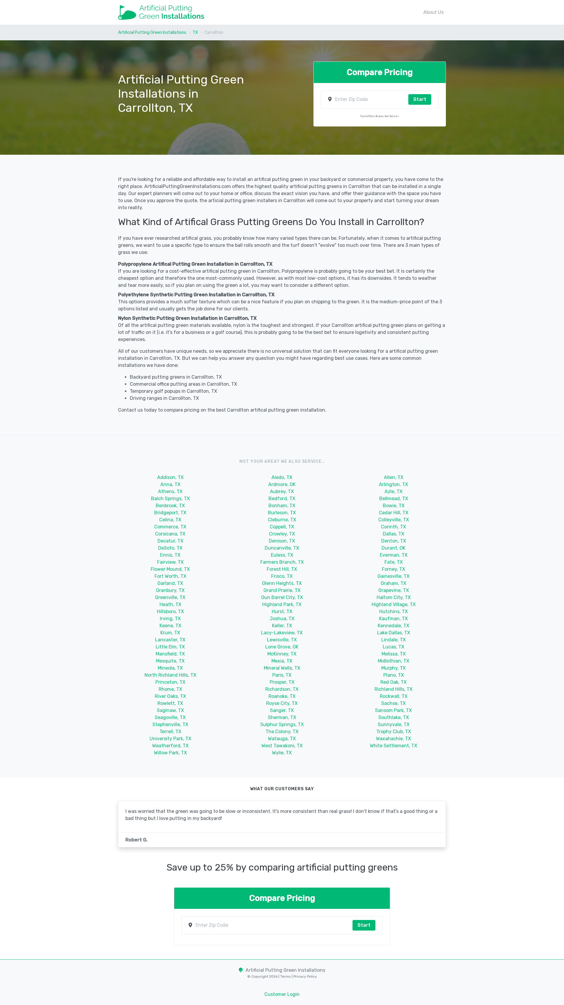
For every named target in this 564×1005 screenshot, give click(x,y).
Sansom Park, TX (393, 710)
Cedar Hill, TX (393, 512)
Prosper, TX (282, 682)
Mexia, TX (281, 661)
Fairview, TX (170, 562)
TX (195, 32)
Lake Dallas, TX (393, 632)
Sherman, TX (282, 717)
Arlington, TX (393, 484)
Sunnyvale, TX (393, 724)
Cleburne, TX (282, 520)
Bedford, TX (281, 498)
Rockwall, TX (393, 696)
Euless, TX (282, 555)
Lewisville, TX (282, 640)
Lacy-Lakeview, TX (282, 632)
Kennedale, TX (393, 625)
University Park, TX (170, 738)
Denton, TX (393, 541)
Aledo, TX (281, 477)
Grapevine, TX (393, 590)
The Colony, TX (282, 731)
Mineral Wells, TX (282, 668)
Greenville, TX (170, 597)
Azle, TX (393, 491)
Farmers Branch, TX (282, 562)
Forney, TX (393, 569)
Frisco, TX (282, 576)
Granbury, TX (170, 590)
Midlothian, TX (393, 661)
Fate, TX (394, 562)
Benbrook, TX (170, 505)
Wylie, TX (282, 753)
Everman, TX (393, 555)
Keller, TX (282, 625)
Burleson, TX (282, 512)
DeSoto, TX (170, 548)
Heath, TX (170, 604)
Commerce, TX (170, 527)
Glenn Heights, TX (282, 583)
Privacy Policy (305, 976)
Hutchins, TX (393, 611)
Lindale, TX (393, 640)
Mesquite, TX (170, 661)
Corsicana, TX (170, 534)
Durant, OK (393, 548)
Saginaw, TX (170, 710)
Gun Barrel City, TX (282, 597)
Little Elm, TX (170, 647)
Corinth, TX (393, 527)
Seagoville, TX (170, 717)
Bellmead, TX (393, 498)
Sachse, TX (393, 703)
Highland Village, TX (394, 604)
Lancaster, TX (170, 640)
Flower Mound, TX (170, 569)
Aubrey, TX (282, 491)
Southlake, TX (393, 717)
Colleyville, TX (393, 520)
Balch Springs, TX (170, 498)
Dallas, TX (393, 534)
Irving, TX (170, 618)
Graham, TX (393, 583)
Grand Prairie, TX (282, 590)
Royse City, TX (282, 703)
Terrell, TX (170, 731)
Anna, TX (170, 484)
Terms (286, 976)
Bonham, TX (281, 505)
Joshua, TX (282, 618)
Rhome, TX (170, 689)
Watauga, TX (282, 738)
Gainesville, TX (393, 576)
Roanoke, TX (282, 696)
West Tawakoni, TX (282, 745)
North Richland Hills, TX (170, 675)
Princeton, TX (170, 682)
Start (419, 99)
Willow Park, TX (170, 753)
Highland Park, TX (281, 604)
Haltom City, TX (394, 597)
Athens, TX (170, 491)
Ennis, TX (170, 555)
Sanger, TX (282, 710)
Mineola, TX (170, 668)
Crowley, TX (282, 534)
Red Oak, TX (393, 682)
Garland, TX (170, 583)
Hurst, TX (282, 611)
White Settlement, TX (393, 745)
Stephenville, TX (170, 724)
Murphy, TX (393, 668)
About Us (433, 12)
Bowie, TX (393, 505)
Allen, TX (393, 477)
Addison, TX (170, 477)
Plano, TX (393, 675)
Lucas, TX (393, 647)
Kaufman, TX (393, 618)
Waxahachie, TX (393, 738)
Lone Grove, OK (281, 647)
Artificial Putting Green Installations (152, 32)
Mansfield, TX (170, 654)
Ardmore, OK (282, 484)
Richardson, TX (281, 689)
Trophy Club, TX (393, 731)
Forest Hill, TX (282, 569)
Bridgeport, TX (170, 512)
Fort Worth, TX (170, 576)
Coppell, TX (282, 527)
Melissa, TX (394, 654)
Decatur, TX (170, 541)
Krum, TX (170, 632)
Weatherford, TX (170, 745)
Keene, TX (170, 625)
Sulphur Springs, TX (282, 724)
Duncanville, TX (282, 548)
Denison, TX (282, 541)
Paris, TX (281, 675)
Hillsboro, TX (170, 611)
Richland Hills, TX (393, 689)
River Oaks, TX (170, 696)
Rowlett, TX (170, 703)
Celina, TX (170, 520)
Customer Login (282, 994)
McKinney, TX (281, 654)
